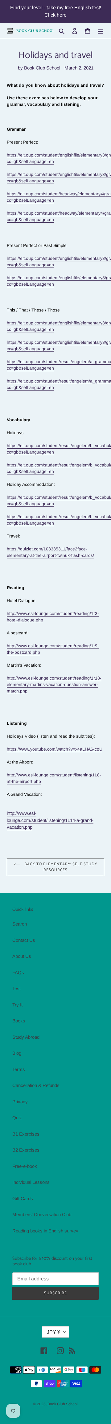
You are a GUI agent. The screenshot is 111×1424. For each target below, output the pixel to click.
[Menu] (100, 31)
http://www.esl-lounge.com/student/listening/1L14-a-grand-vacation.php (50, 820)
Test (16, 988)
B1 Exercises (25, 1133)
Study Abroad (25, 1037)
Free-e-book (24, 1166)
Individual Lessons (31, 1182)
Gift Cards (22, 1198)
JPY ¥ (53, 1332)
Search (19, 923)
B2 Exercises (25, 1149)
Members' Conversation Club (41, 1214)
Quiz (17, 1117)
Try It (17, 1004)
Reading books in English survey (45, 1230)
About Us (21, 956)
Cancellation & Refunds (36, 1085)
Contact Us (23, 940)
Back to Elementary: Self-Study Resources (60, 867)
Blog (16, 1053)
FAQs (18, 972)
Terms (18, 1069)
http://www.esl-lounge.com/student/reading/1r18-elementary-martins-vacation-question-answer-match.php (54, 684)
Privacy (20, 1101)
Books (18, 1020)
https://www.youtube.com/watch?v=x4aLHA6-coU (54, 749)
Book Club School (62, 1404)
